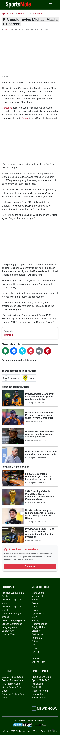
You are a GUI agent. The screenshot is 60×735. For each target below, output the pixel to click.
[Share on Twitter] (22, 351)
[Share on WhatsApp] (5, 351)
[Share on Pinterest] (47, 351)
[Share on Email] (39, 351)
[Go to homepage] (18, 4)
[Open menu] (50, 4)
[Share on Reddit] (30, 351)
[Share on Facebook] (13, 351)
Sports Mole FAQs (41, 680)
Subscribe (30, 566)
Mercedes (7, 108)
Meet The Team (40, 690)
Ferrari (25, 118)
